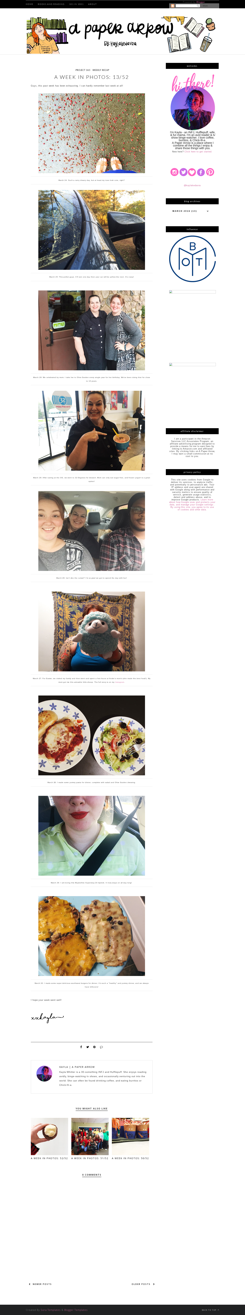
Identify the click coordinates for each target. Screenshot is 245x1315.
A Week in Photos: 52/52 (49, 1158)
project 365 (83, 70)
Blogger (200, 2)
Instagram (119, 682)
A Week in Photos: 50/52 (130, 1158)
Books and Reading (51, 4)
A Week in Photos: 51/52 (89, 1158)
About (92, 4)
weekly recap (100, 70)
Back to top (209, 1310)
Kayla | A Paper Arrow (77, 1066)
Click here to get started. (198, 151)
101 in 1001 (76, 4)
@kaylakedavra (192, 185)
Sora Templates (51, 1310)
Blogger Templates (76, 1310)
